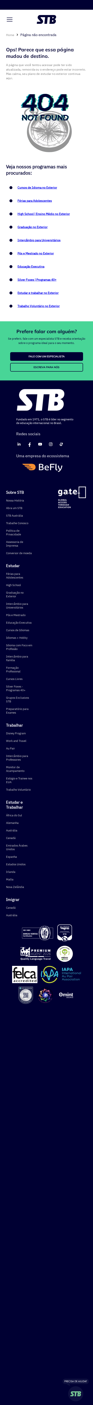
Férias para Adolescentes (35, 201)
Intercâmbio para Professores (17, 758)
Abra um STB (14, 508)
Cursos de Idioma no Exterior (37, 187)
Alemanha (12, 823)
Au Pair (10, 748)
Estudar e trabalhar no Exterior (38, 293)
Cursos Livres (14, 679)
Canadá (11, 838)
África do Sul (14, 815)
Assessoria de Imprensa (14, 543)
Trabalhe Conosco (17, 523)
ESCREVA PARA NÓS (46, 367)
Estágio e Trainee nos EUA (19, 780)
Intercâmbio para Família (17, 658)
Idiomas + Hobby (16, 638)
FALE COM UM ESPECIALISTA (47, 356)
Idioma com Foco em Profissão (19, 647)
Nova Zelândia (15, 887)
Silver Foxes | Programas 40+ (37, 280)
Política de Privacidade (13, 532)
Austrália (11, 830)
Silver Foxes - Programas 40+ (16, 688)
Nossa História (15, 500)
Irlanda (10, 872)
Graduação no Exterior (33, 227)
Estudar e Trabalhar (14, 805)
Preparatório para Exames (17, 710)
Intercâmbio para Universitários (39, 240)
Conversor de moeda (19, 553)
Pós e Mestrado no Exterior (36, 253)
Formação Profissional (13, 669)
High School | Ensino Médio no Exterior (44, 214)
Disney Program (16, 733)
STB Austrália (14, 515)
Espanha (11, 857)
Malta (9, 879)
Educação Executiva (31, 266)
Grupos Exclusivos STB (17, 699)
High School (13, 585)
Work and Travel (16, 741)
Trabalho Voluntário (18, 790)
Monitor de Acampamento (15, 769)
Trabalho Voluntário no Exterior (39, 306)
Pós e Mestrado (16, 615)
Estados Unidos (16, 864)
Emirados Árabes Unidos (16, 847)
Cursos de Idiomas (17, 630)
